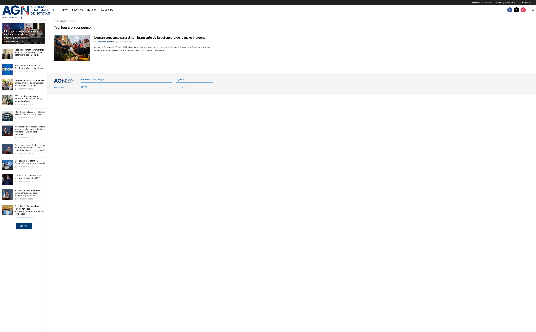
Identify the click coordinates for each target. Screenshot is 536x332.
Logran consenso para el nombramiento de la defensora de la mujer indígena (149, 38)
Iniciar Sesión (528, 2)
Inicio (65, 10)
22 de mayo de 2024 (124, 42)
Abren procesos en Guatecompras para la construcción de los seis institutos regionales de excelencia (30, 147)
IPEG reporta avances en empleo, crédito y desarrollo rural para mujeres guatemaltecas (21, 34)
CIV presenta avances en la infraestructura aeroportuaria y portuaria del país (28, 98)
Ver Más (23, 226)
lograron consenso (76, 21)
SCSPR (84, 87)
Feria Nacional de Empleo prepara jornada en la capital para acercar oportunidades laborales (29, 83)
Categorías (107, 10)
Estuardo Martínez (106, 42)
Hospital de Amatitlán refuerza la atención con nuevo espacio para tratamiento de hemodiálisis (29, 52)
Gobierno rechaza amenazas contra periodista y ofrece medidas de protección (27, 193)
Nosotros (77, 10)
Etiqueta (63, 21)
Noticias (92, 10)
